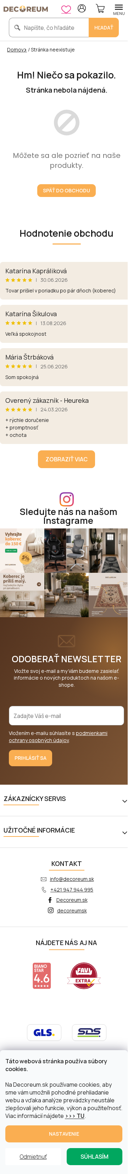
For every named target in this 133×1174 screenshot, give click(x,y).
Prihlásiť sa (30, 758)
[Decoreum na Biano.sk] (42, 976)
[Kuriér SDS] (89, 1031)
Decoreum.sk (72, 899)
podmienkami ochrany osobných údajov (58, 737)
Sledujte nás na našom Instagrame (68, 516)
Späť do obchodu (66, 190)
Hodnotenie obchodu (66, 233)
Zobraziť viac (66, 459)
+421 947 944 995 (71, 889)
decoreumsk (72, 910)
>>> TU (74, 1116)
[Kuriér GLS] (44, 1031)
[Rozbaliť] (125, 800)
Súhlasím (95, 1157)
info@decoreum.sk (72, 879)
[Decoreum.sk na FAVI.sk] (84, 976)
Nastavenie (64, 1133)
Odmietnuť (33, 1157)
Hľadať (103, 27)
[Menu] (119, 9)
